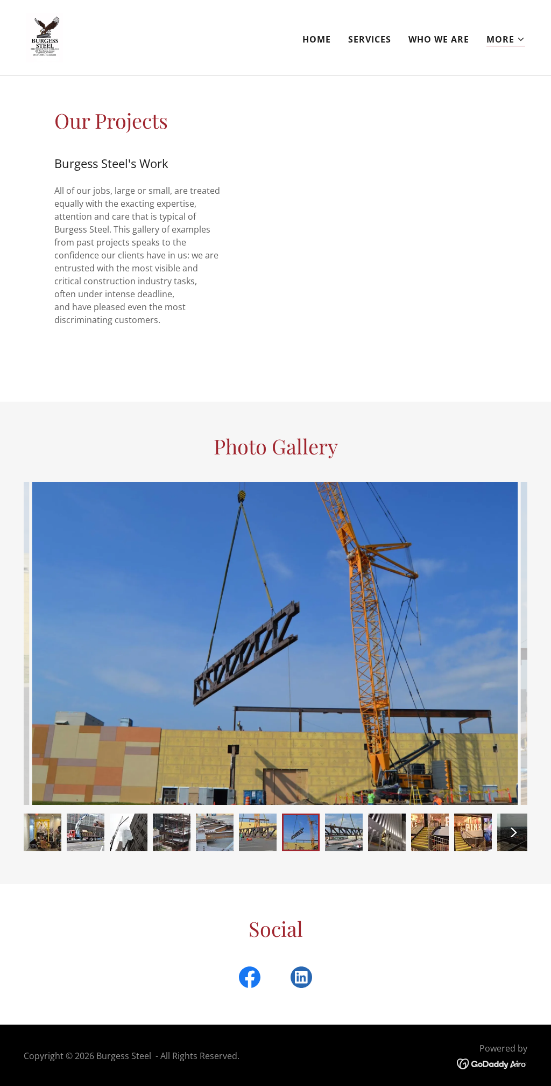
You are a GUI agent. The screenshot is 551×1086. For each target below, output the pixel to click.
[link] (44, 37)
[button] (505, 39)
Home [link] (316, 39)
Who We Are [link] (438, 39)
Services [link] (369, 39)
